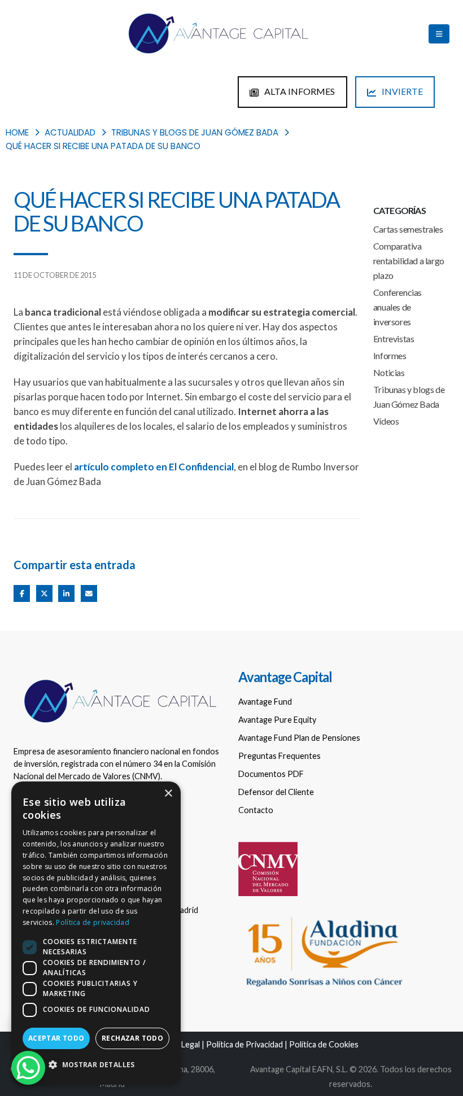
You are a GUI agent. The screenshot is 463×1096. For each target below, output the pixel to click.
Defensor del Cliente (276, 792)
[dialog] (96, 933)
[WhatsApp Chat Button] (28, 1068)
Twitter (44, 593)
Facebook (22, 593)
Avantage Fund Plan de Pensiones (299, 738)
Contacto (255, 810)
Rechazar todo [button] (132, 1038)
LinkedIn (66, 593)
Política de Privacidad (244, 1044)
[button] (96, 1064)
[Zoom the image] (119, 678)
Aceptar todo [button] (56, 1038)
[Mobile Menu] (439, 33)
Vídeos (386, 421)
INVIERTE (401, 91)
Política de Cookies (324, 1044)
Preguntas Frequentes (279, 756)
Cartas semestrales (408, 229)
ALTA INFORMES (299, 91)
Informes (390, 355)
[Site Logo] (217, 34)
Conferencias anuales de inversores (397, 307)
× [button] (168, 793)
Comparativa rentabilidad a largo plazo (408, 261)
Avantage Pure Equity (277, 719)
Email (89, 593)
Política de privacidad (92, 922)
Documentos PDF (271, 774)
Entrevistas (393, 338)
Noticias (389, 372)
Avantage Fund (265, 701)
